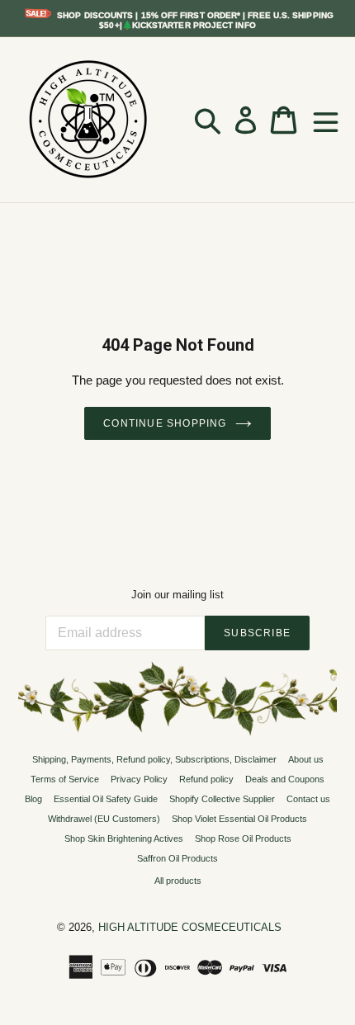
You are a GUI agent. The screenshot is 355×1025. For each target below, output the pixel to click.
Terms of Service (65, 779)
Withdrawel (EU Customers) (104, 819)
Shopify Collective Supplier (222, 799)
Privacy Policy (139, 779)
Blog (33, 799)
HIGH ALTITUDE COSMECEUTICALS (190, 927)
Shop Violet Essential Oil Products (239, 819)
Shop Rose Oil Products (243, 838)
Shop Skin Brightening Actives (123, 838)
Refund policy (206, 779)
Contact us (308, 799)
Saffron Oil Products (177, 858)
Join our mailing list (177, 594)
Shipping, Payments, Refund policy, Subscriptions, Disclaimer (154, 759)
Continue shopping (164, 423)
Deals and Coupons (284, 779)
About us (306, 759)
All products (177, 881)
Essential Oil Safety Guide (106, 799)
